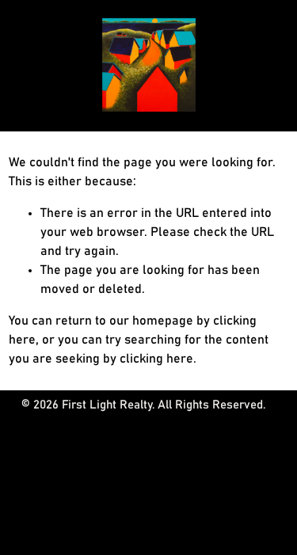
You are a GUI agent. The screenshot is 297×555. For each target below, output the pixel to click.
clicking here (156, 358)
